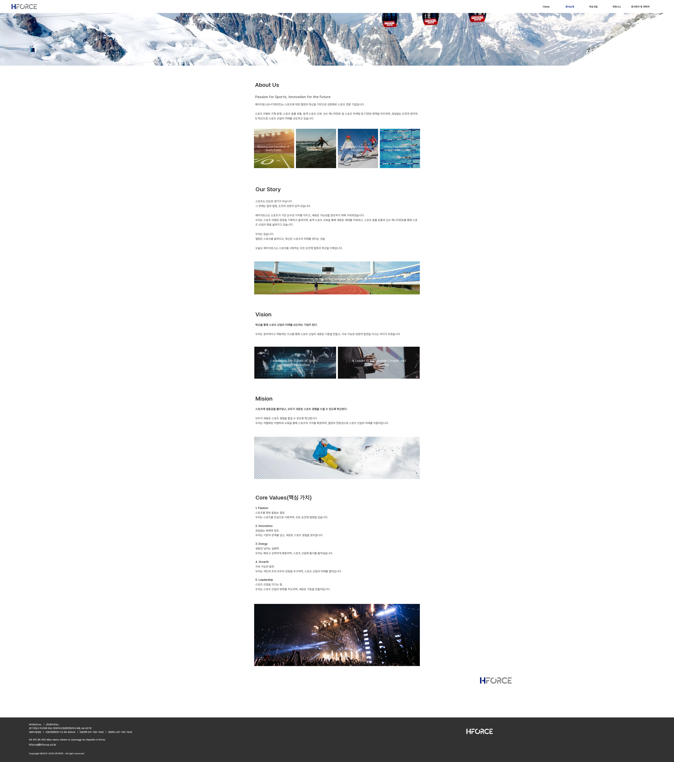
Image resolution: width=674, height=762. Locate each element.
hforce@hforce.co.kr (42, 744)
